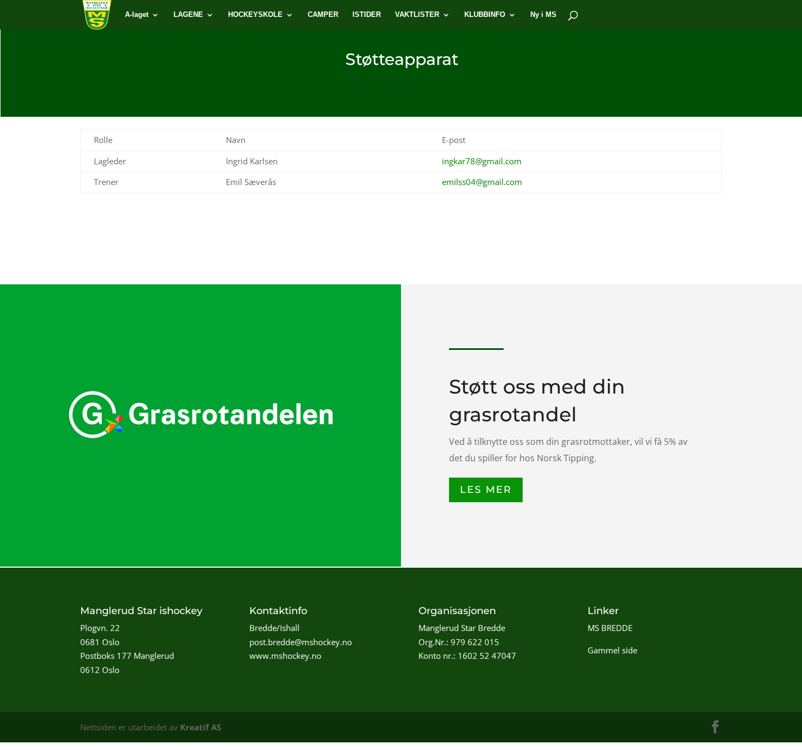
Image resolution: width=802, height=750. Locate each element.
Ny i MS (543, 15)
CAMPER (323, 15)
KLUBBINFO (484, 15)
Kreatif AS (200, 727)
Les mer (486, 490)
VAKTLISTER (417, 15)
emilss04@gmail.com (482, 181)
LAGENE (188, 15)
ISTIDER (366, 15)
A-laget (136, 15)
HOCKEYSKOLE (255, 15)
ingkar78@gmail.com (482, 161)
